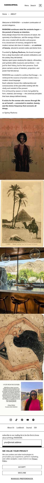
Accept (22, 467)
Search (33, 5)
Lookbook (20, 428)
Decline (22, 473)
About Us (10, 428)
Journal (29, 428)
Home (4, 14)
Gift (35, 428)
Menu (27, 5)
